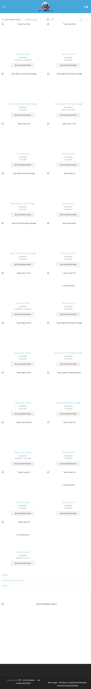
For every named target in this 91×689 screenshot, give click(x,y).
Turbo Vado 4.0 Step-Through (68, 403)
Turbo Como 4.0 (68, 452)
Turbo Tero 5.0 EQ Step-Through (22, 253)
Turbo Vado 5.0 (68, 203)
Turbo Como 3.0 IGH (22, 452)
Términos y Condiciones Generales (72, 682)
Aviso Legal (52, 682)
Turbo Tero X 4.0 (23, 303)
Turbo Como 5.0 (68, 303)
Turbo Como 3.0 (68, 502)
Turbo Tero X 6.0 (23, 54)
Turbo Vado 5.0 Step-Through (23, 203)
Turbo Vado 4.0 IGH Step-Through (68, 353)
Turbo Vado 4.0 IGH (23, 353)
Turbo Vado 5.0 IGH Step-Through (23, 104)
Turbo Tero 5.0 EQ (68, 253)
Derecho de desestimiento (67, 685)
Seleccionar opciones (23, 65)
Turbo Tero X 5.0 (23, 154)
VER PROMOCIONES (13, 20)
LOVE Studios (28, 680)
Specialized (23, 57)
